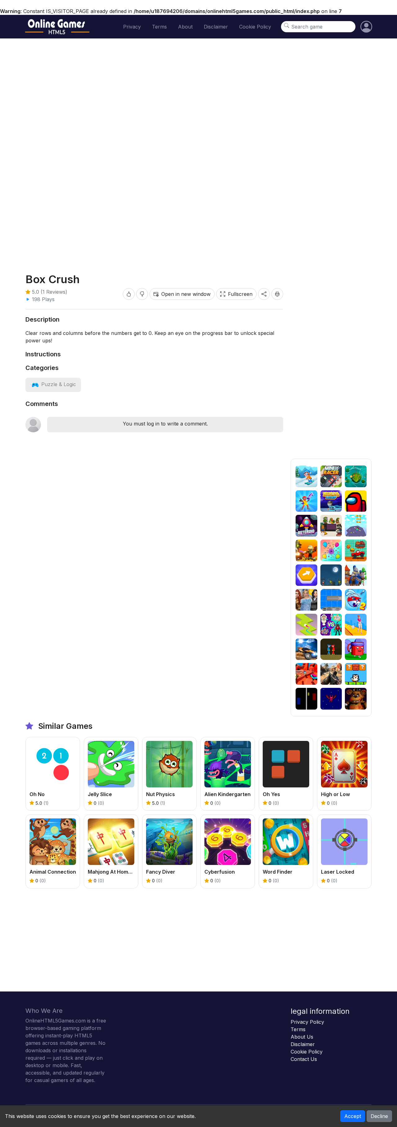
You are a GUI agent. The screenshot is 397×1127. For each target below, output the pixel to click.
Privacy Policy (307, 1022)
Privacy (132, 27)
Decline (379, 1116)
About (185, 27)
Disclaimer (216, 27)
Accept (352, 1116)
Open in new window (186, 294)
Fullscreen (240, 294)
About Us (302, 1037)
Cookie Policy (255, 27)
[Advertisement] (331, 366)
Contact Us (304, 1059)
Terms (159, 27)
